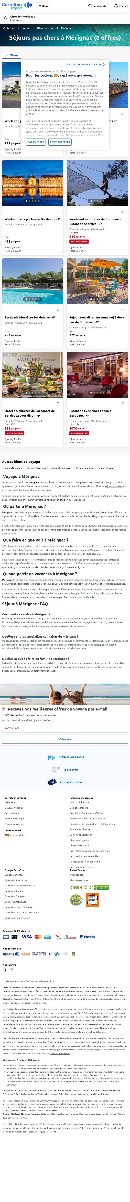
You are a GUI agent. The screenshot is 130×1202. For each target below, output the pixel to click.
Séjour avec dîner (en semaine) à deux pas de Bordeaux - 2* (96, 319)
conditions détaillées (60, 1053)
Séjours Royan (106, 467)
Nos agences (76, 874)
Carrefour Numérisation (17, 917)
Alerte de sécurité (79, 845)
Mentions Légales (79, 839)
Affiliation (10, 802)
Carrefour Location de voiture (20, 885)
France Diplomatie (80, 802)
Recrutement (12, 813)
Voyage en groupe (14, 818)
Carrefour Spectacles (16, 880)
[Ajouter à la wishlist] (122, 113)
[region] (65, 105)
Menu (44, 6)
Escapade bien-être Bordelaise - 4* (30, 317)
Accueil (10, 28)
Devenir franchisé (14, 807)
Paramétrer (36, 142)
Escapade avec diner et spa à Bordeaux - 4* (90, 413)
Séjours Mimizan (85, 467)
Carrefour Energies (15, 896)
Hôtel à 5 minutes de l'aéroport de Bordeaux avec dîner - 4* (30, 413)
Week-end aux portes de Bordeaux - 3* (33, 219)
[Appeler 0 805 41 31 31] (97, 887)
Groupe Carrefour (14, 874)
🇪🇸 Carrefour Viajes (15, 834)
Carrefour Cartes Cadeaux (18, 906)
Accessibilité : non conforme (85, 861)
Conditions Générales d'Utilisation (88, 818)
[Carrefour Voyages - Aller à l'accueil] (17, 6)
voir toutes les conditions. (43, 981)
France (26, 28)
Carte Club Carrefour (81, 834)
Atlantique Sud (45, 28)
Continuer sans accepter (84, 64)
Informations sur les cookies (84, 856)
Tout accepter (60, 142)
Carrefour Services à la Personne (22, 912)
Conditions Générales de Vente (86, 813)
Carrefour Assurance (15, 901)
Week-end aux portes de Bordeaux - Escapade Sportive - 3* (95, 221)
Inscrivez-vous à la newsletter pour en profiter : (28, 720)
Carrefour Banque (14, 890)
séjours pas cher (113, 486)
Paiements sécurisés (81, 829)
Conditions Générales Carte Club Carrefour (92, 823)
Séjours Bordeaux (13, 467)
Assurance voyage (14, 823)
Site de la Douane (79, 807)
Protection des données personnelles (90, 850)
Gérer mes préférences (82, 866)
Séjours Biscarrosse (61, 467)
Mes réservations (79, 880)
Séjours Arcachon (36, 467)
